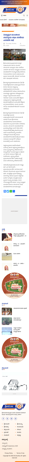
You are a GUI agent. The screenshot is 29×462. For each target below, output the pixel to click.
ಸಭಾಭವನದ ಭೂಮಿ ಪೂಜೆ (20, 308)
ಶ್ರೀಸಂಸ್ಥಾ (19, 424)
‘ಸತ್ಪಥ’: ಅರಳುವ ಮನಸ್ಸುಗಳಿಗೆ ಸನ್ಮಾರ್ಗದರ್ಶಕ (17, 330)
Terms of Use (20, 453)
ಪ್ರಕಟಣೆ (6, 432)
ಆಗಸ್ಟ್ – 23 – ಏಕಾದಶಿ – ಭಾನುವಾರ (19, 245)
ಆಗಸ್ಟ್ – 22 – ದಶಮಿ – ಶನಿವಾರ (18, 265)
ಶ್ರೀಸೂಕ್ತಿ (6, 427)
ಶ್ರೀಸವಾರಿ (6, 424)
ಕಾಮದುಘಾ (20, 427)
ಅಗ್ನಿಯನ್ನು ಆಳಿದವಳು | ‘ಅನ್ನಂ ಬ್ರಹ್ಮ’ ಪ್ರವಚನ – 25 (19, 235)
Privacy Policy (9, 453)
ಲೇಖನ (19, 430)
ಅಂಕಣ (19, 432)
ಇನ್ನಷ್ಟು (19, 435)
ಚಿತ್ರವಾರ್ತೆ (7, 430)
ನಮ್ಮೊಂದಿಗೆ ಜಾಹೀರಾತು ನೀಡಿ (10, 446)
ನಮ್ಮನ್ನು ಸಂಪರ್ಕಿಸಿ (7, 449)
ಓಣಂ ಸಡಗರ (16, 254)
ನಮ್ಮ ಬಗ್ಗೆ (4, 443)
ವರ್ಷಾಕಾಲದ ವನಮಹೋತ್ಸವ (17, 319)
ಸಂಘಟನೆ (6, 435)
